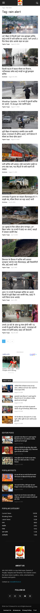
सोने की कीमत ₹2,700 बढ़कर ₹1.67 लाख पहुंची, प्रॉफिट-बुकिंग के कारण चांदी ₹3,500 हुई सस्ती (25, 419)
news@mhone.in (15, 582)
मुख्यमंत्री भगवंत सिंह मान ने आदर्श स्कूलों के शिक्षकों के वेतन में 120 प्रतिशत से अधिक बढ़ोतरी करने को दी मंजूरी (25, 398)
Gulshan (4, 76)
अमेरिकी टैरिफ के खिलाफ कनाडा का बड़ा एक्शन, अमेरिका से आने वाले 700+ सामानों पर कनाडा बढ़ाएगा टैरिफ (25, 388)
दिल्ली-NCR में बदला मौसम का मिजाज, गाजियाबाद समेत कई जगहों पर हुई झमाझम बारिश (18, 71)
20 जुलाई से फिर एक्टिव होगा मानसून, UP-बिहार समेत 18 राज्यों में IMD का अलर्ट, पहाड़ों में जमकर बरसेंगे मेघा (19, 229)
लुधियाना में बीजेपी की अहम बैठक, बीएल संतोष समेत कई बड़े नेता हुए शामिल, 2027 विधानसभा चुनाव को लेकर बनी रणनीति (26, 449)
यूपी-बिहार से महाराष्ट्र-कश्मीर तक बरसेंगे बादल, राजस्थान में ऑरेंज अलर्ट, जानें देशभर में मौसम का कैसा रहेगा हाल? (19, 134)
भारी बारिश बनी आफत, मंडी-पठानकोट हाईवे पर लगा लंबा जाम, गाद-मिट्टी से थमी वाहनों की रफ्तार (19, 167)
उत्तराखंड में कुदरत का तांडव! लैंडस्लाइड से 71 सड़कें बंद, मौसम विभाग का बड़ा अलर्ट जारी (20, 198)
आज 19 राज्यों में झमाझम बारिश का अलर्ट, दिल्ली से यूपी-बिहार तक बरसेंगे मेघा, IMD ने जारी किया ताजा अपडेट (18, 295)
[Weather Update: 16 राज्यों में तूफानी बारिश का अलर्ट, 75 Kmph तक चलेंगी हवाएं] (20, 90)
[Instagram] (15, 596)
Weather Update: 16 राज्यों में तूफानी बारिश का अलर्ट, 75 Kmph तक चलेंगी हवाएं (19, 102)
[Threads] (30, 596)
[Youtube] (25, 596)
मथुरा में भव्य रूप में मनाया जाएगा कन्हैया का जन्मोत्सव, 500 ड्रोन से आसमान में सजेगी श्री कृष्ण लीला (25, 497)
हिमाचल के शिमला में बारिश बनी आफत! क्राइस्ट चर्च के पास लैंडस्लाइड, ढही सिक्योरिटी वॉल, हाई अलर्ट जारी (20, 262)
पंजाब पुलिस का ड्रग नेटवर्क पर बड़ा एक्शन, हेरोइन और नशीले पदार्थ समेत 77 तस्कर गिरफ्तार (25, 460)
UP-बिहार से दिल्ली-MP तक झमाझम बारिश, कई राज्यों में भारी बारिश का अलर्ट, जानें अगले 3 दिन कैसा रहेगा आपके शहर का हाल (20, 39)
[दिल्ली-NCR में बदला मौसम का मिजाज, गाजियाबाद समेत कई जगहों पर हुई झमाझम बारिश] (20, 57)
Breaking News (7, 32)
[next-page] (12, 341)
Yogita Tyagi (6, 44)
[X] (20, 596)
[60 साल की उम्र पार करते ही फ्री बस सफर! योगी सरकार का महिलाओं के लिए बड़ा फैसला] (7, 477)
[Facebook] (10, 596)
